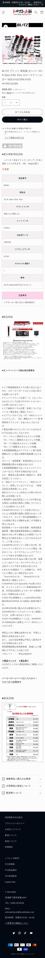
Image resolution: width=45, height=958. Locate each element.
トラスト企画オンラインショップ (25, 954)
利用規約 (9, 847)
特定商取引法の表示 (14, 817)
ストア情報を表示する (14, 138)
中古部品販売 (11, 870)
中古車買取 (10, 864)
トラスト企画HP (12, 858)
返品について (11, 841)
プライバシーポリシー (14, 823)
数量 (4, 97)
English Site (10, 882)
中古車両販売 (11, 876)
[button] (3, 12)
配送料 (9, 93)
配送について (11, 835)
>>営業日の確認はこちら (16, 923)
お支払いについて (13, 829)
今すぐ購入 (22, 119)
